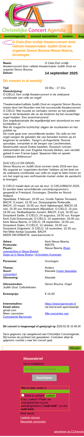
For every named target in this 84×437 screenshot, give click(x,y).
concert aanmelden (44, 36)
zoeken (68, 36)
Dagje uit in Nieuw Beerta (18, 254)
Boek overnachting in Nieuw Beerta (36, 250)
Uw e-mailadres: (33, 363)
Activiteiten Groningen (48, 254)
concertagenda (14, 36)
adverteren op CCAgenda (69, 431)
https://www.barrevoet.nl (60, 303)
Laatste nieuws (30, 417)
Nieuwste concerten (33, 421)
